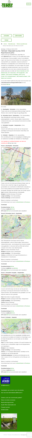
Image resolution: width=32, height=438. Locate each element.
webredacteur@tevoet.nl (15, 392)
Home (5, 44)
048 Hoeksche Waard (22, 76)
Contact (6, 40)
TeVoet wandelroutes (22, 44)
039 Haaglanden (21, 72)
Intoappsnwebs (24, 434)
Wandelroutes (11, 44)
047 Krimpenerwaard (10, 76)
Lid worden (6, 35)
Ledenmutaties (18, 35)
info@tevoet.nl (5, 385)
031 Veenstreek (12, 72)
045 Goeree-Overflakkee (12, 74)
